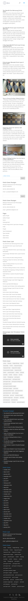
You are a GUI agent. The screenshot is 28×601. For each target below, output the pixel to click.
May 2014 (6, 525)
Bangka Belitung (16, 363)
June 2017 (6, 480)
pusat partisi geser (20, 402)
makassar (15, 374)
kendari (17, 372)
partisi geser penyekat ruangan (9, 386)
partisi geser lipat (6, 381)
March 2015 (6, 509)
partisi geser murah (7, 383)
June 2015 (6, 503)
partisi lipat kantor (19, 390)
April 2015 (6, 507)
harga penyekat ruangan (8, 370)
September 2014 (8, 520)
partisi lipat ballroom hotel (8, 390)
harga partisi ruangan (16, 367)
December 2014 (7, 514)
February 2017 (7, 483)
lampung (22, 372)
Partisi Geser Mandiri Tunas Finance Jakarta (13, 277)
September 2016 (8, 485)
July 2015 (6, 500)
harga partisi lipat (6, 367)
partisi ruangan (15, 393)
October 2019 (7, 469)
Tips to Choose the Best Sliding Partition (13, 98)
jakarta (4, 372)
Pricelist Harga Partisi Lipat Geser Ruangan (13, 224)
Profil (4, 226)
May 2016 (6, 487)
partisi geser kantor (7, 379)
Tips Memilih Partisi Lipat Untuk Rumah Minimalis (13, 28)
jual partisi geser (11, 372)
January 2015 (7, 511)
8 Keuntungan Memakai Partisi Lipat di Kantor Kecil (13, 63)
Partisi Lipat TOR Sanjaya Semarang (11, 311)
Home (4, 220)
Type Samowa (6, 233)
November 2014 (7, 516)
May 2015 (6, 505)
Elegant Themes (14, 597)
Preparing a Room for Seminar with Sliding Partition (12, 128)
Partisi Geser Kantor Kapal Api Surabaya (12, 301)
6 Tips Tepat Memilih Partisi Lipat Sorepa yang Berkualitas (14, 45)
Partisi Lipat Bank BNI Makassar (10, 284)
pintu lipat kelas (14, 399)
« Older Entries (6, 176)
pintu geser (16, 397)
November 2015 (7, 491)
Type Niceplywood (7, 231)
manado (20, 374)
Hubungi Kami (6, 222)
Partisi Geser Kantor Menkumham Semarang (13, 324)
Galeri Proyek (6, 215)
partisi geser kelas (16, 379)
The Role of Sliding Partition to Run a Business (14, 267)
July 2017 (6, 478)
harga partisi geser (18, 365)
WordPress (14, 599)
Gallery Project (6, 218)
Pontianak (14, 402)
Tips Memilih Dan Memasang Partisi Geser (12, 11)
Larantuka (5, 374)
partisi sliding (6, 395)
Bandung (9, 363)
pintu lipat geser (6, 399)
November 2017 (7, 476)
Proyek (4, 229)
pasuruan (12, 395)
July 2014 (6, 522)
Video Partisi (6, 237)
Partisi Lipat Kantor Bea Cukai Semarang (12, 314)
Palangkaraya (10, 377)
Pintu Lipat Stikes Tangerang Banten (11, 309)
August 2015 (7, 498)
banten (22, 363)
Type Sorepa (6, 235)
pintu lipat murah (6, 402)
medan (4, 377)
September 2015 (8, 496)
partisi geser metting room (17, 381)
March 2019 (6, 472)
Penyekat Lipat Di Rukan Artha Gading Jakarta (14, 286)
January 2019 (7, 474)
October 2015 (7, 494)
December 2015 (7, 489)
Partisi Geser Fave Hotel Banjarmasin (12, 316)
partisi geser (17, 377)
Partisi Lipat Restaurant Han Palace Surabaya (13, 298)
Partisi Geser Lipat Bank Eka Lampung (12, 296)
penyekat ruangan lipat (8, 397)
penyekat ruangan (19, 395)
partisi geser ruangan (7, 388)
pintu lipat (22, 397)
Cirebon (11, 365)
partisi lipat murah (7, 393)
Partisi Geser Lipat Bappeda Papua (11, 303)
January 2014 (7, 527)
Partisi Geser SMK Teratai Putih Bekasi (12, 294)
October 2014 (7, 518)
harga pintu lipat (18, 370)
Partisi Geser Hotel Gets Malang (10, 292)
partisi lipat (15, 388)
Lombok (10, 374)
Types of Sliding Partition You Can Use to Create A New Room (14, 159)
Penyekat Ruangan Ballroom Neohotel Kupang (14, 322)
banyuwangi (5, 365)
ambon (4, 363)
